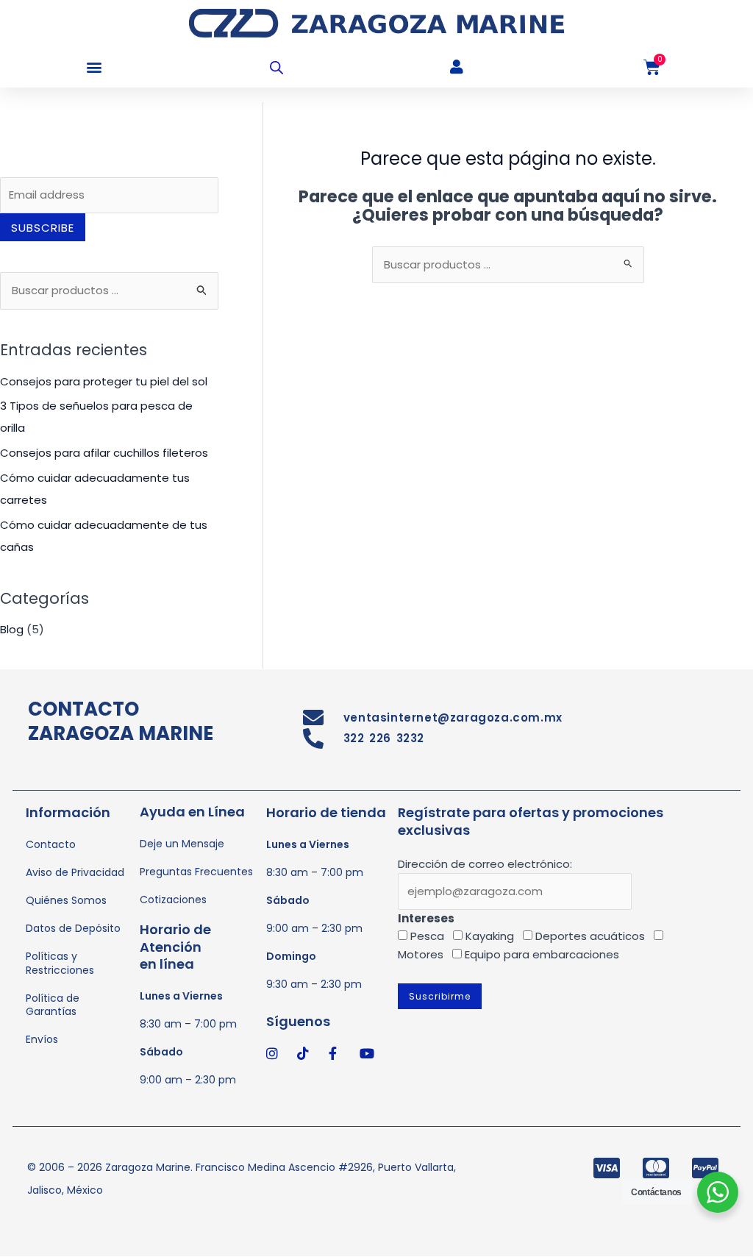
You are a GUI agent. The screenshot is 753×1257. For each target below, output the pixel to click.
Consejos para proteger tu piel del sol (103, 381)
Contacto (51, 844)
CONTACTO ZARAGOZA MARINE (120, 721)
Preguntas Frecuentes (196, 871)
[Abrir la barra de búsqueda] (276, 67)
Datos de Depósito (73, 928)
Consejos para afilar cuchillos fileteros (104, 452)
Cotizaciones (173, 899)
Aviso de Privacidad (75, 872)
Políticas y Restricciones (60, 963)
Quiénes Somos (66, 900)
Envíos (42, 1039)
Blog (12, 629)
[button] (94, 67)
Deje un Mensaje (182, 843)
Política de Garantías (52, 1005)
